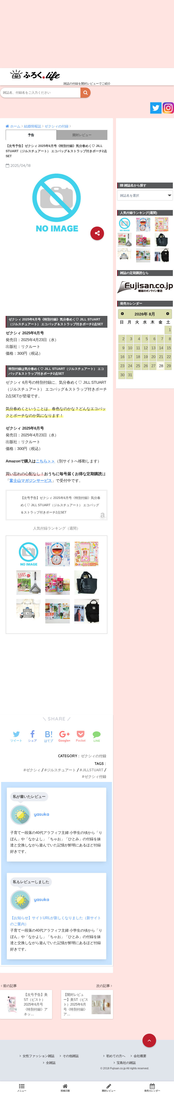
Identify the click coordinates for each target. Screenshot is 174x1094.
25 (138, 366)
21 (161, 357)
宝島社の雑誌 (126, 1063)
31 (130, 375)
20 (153, 357)
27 (153, 366)
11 (138, 348)
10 (130, 348)
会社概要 (140, 1056)
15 (169, 348)
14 (161, 348)
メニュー (21, 1090)
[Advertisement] (87, 34)
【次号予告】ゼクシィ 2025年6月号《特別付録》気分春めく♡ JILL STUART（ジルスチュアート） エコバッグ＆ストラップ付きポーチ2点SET (60, 505)
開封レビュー (82, 135)
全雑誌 (51, 1063)
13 (153, 348)
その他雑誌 (71, 1056)
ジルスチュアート (61, 770)
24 (130, 366)
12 (146, 348)
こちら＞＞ (45, 461)
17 (130, 357)
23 (122, 366)
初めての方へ (115, 1056)
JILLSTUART (92, 770)
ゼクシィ (33, 770)
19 (146, 357)
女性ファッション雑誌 (38, 1056)
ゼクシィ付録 (95, 776)
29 (169, 366)
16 (122, 357)
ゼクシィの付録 (93, 756)
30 (122, 375)
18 (138, 357)
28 (161, 366)
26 (146, 366)
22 (169, 357)
